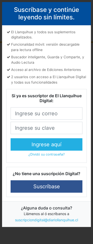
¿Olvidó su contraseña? (46, 154)
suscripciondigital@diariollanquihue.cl (46, 220)
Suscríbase (46, 186)
